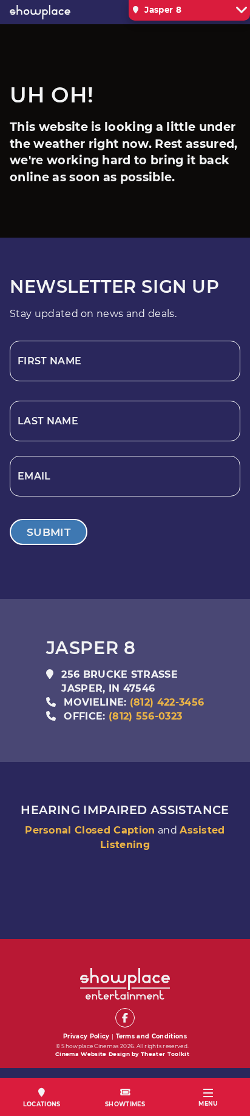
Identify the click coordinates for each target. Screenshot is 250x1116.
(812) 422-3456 (167, 702)
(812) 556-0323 (145, 716)
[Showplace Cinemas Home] (55, 12)
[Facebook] (125, 1017)
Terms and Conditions (151, 1036)
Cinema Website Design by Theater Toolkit (122, 1054)
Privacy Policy (86, 1036)
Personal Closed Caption (90, 830)
